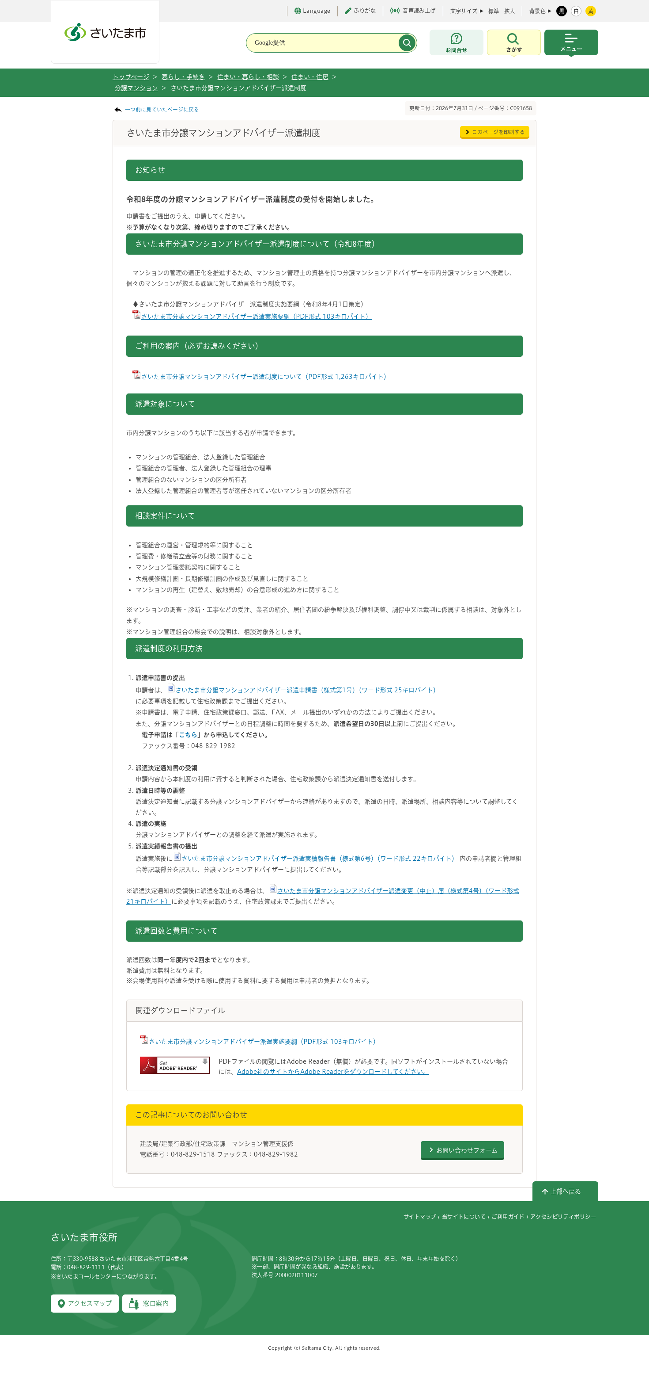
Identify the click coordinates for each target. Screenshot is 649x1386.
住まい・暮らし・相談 (248, 77)
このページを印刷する (498, 132)
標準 (493, 11)
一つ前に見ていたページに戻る (162, 109)
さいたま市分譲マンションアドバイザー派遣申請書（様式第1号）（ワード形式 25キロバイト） (307, 690)
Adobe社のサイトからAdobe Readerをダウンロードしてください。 (333, 1072)
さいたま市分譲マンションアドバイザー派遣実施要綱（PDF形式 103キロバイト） (256, 316)
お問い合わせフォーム (467, 1150)
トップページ (131, 77)
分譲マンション (136, 88)
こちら (188, 735)
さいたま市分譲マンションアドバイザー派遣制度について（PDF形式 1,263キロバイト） (265, 377)
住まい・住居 (309, 77)
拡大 (509, 11)
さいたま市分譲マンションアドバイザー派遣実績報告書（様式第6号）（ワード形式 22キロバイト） (319, 858)
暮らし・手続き (183, 77)
